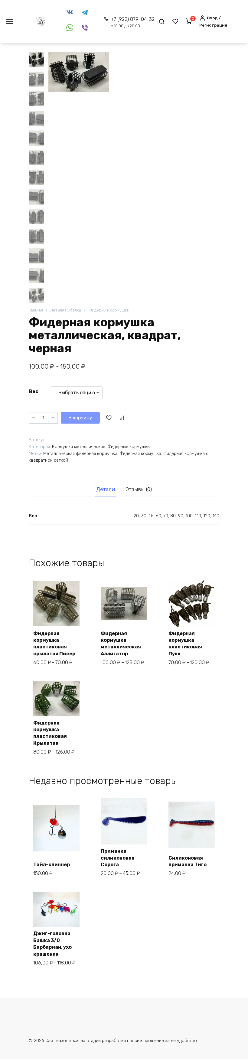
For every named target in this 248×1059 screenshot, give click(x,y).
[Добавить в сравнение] (121, 418)
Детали (105, 489)
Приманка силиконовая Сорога (118, 857)
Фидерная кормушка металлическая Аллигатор (121, 644)
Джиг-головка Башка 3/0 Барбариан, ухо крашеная (52, 944)
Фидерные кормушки (109, 310)
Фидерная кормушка (140, 453)
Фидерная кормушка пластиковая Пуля (185, 644)
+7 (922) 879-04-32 (133, 22)
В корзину (80, 418)
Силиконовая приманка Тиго (187, 861)
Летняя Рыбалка (66, 310)
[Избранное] (175, 21)
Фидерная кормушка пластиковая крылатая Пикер (54, 644)
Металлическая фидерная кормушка (80, 453)
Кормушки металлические (78, 446)
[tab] (105, 489)
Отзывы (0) (139, 489)
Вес (33, 391)
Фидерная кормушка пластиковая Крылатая (50, 733)
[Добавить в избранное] (108, 418)
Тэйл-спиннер (51, 864)
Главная (36, 310)
